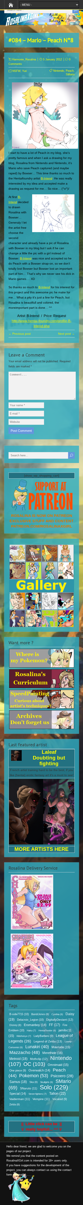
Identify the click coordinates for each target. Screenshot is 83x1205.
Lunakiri (37, 1046)
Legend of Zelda (48, 1041)
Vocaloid (59, 1099)
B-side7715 (19, 1014)
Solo (54, 1087)
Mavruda (61, 1047)
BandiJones (40, 1014)
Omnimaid (58, 1065)
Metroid (18, 1059)
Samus (18, 1082)
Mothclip (39, 1059)
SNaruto (28, 1088)
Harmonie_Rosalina (24, 59)
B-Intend (46, 178)
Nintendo (58, 70)
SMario (70, 74)
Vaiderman (19, 1099)
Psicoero (62, 1076)
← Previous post (20, 333)
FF (54, 1025)
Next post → (66, 333)
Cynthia (57, 1014)
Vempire (41, 1099)
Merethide (52, 1053)
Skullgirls (46, 1082)
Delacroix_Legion (30, 1019)
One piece (17, 1070)
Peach (70, 70)
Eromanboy (35, 1025)
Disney (15, 1025)
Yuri (24, 71)
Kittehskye (24, 1036)
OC (34, 1064)
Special (17, 1093)
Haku (31, 1030)
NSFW (16, 71)
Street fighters (38, 1094)
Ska (33, 1082)
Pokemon (33, 1075)
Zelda (14, 1104)
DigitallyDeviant (59, 1019)
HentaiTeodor (47, 1030)
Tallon (57, 1093)
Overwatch (39, 1070)
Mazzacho (24, 1052)
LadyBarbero (43, 1036)
